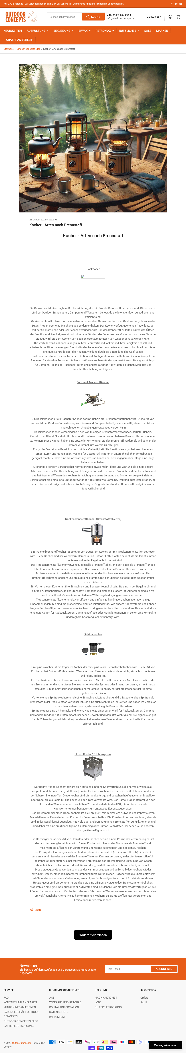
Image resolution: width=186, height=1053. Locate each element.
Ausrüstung (36, 30)
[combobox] (76, 17)
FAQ (6, 997)
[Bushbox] (93, 770)
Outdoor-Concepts (21, 1043)
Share (38, 909)
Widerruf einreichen (93, 935)
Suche (95, 17)
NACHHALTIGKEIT (106, 997)
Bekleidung (61, 30)
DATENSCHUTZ (58, 1012)
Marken (162, 30)
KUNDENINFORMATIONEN (20, 1007)
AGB (51, 997)
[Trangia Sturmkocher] (93, 650)
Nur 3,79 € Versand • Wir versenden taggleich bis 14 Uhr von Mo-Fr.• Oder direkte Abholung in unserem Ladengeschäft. (64, 3)
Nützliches (127, 30)
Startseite (9, 49)
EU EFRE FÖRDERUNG (108, 1007)
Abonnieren (164, 969)
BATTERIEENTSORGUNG (19, 1026)
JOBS (98, 1002)
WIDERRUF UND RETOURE (65, 1002)
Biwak (83, 30)
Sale (147, 30)
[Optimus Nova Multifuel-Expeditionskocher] (93, 402)
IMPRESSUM (57, 1017)
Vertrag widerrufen (165, 1045)
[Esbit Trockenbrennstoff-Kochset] (93, 535)
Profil (143, 1002)
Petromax (103, 30)
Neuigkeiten (13, 30)
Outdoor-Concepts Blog (28, 49)
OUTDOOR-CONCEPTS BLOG (21, 1021)
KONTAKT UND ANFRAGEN (20, 1002)
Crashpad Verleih (19, 40)
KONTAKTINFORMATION (64, 1007)
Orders (144, 997)
